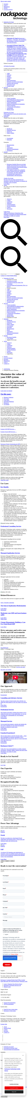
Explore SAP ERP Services (8, 429)
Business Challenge (8, 397)
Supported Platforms (9, 401)
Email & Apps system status (10, 1009)
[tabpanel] (14, 916)
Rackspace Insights (17, 166)
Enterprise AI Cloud (9, 22)
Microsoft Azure (11, 84)
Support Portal (7, 1028)
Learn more (4, 390)
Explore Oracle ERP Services (9, 431)
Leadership (9, 201)
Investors (6, 1031)
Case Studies (16, 172)
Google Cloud (10, 86)
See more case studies (6, 669)
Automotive (10, 147)
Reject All (14, 1091)
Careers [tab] (12, 860)
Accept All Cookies (14, 1088)
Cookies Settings (14, 1084)
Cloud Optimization (12, 102)
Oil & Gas (9, 131)
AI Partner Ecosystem (9, 66)
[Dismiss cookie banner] (22, 1055)
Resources (6, 403)
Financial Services (11, 130)
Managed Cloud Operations (13, 101)
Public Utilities (10, 133)
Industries (6, 116)
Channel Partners (11, 204)
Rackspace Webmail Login (20, 981)
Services (6, 87)
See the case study (20, 667)
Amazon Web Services (12, 83)
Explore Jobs (4, 1024)
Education (9, 139)
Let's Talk (3, 765)
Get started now (4, 647)
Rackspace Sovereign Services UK (12, 985)
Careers (9, 207)
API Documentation (9, 1004)
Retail (8, 146)
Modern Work (10, 109)
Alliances (9, 203)
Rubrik (8, 79)
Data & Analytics (11, 105)
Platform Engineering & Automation (16, 104)
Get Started (9, 390)
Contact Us (3, 275)
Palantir (9, 76)
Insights (6, 152)
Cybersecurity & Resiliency (13, 106)
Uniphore (9, 77)
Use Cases (6, 398)
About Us (9, 199)
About (5, 185)
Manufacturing (10, 145)
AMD (8, 73)
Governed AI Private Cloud (10, 1048)
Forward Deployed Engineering (11, 1049)
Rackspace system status (10, 1010)
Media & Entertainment (12, 149)
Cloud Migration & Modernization (15, 99)
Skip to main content (6, 1)
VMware (9, 75)
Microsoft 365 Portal (9, 981)
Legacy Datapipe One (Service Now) (13, 984)
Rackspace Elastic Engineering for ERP (10, 444)
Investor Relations (11, 206)
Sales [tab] (2, 860)
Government (10, 138)
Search (17, 274)
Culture (8, 200)
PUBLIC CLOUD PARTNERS (15, 82)
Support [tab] (7, 860)
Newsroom (9, 208)
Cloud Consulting (11, 98)
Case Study (6, 400)
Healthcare (9, 128)
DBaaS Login (7, 986)
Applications (10, 108)
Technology (10, 150)
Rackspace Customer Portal (7, 980)
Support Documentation (9, 1002)
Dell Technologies (11, 80)
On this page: (6, 394)
